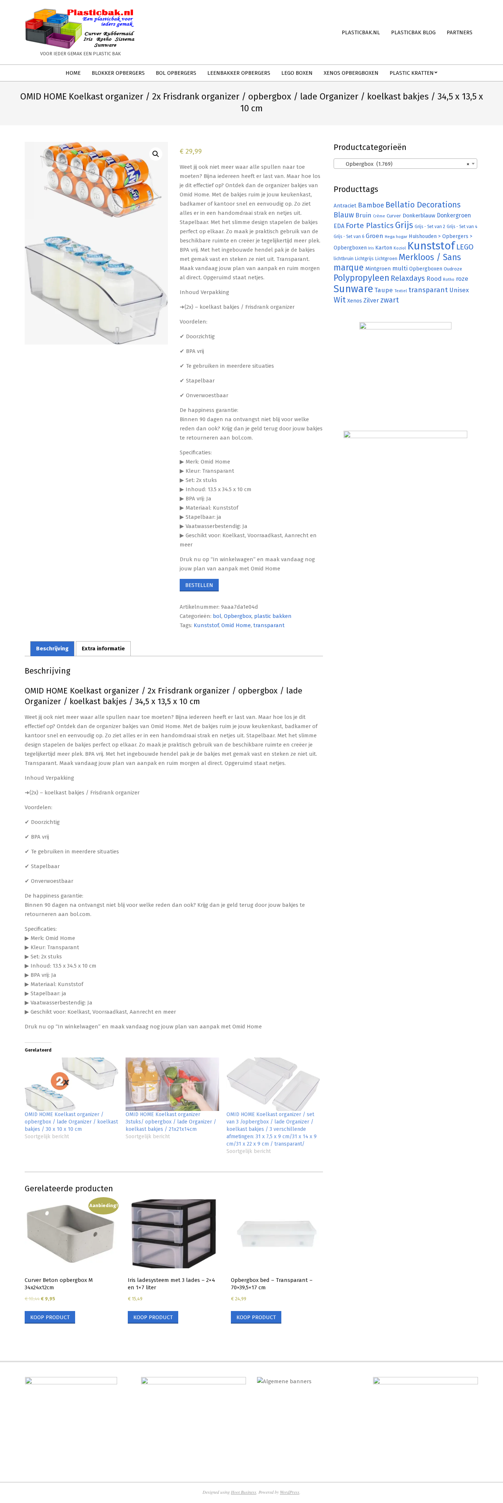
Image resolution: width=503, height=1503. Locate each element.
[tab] (52, 648)
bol (217, 616)
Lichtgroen (386, 258)
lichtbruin (343, 258)
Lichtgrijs (364, 258)
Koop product (50, 1317)
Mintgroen (378, 268)
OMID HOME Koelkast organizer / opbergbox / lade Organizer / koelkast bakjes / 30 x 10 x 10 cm (71, 1121)
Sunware (353, 289)
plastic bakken (273, 616)
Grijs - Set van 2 (430, 226)
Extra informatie (103, 648)
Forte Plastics (370, 225)
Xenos (354, 300)
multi (400, 268)
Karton (383, 247)
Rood (434, 279)
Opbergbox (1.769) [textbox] (403, 164)
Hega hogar (396, 236)
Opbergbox (238, 616)
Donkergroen (454, 215)
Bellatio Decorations (423, 205)
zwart (389, 300)
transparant (269, 625)
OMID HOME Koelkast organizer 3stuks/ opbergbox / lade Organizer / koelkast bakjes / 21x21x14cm (171, 1121)
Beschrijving (52, 648)
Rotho (448, 279)
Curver (394, 216)
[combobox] (405, 163)
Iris (371, 248)
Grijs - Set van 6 (349, 236)
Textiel (400, 290)
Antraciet (345, 205)
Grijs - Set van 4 (462, 226)
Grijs (404, 225)
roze (462, 279)
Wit (340, 300)
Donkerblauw (418, 215)
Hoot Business (243, 1492)
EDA (339, 226)
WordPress (289, 1492)
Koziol (400, 248)
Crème (379, 216)
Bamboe (371, 205)
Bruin (363, 215)
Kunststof (206, 625)
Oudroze (453, 269)
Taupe (383, 290)
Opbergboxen (425, 269)
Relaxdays (408, 278)
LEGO (465, 246)
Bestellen (199, 585)
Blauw (344, 215)
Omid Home (236, 625)
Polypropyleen (361, 278)
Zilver (371, 300)
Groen (374, 236)
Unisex (459, 290)
